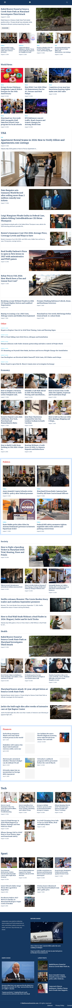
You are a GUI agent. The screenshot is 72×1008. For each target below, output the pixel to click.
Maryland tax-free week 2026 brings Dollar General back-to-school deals (54, 315)
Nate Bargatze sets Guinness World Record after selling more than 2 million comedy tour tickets (13, 195)
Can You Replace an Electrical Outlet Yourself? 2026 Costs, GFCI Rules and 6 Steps (31, 357)
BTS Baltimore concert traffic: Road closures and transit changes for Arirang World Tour (35, 121)
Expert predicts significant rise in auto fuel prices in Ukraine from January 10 (46, 952)
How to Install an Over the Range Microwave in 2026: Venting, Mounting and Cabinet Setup (27, 807)
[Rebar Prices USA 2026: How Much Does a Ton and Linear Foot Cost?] (50, 285)
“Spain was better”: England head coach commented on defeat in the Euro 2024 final (16, 993)
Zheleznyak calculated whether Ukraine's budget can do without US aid (12, 761)
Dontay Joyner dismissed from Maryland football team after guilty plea (48, 888)
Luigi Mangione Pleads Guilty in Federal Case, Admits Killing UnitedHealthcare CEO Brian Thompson (23, 218)
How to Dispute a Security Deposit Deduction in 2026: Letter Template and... (11, 393)
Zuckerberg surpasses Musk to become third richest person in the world (13, 735)
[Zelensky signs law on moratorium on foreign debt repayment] (30, 774)
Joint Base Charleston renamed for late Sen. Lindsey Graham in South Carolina (35, 420)
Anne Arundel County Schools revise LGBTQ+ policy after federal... (57, 977)
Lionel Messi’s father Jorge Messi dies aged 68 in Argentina (11, 888)
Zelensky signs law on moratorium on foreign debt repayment (11, 772)
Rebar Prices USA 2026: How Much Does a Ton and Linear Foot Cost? (13, 278)
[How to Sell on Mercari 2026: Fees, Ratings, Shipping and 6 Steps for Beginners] (60, 412)
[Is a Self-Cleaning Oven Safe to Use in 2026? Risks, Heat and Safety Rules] (66, 825)
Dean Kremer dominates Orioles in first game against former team (63, 872)
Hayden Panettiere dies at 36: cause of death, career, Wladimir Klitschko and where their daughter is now (59, 677)
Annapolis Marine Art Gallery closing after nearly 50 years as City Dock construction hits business (59, 587)
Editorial (50, 1005)
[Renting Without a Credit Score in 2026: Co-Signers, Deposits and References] (36, 440)
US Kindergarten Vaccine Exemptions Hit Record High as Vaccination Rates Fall (35, 676)
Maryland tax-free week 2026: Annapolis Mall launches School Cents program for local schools (11, 121)
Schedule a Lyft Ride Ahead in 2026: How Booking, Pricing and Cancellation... (35, 393)
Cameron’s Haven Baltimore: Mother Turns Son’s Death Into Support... (58, 988)
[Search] (67, 2)
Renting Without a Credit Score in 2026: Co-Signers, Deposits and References (35, 447)
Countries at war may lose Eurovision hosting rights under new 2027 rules (59, 89)
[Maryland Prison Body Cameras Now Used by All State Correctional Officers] (53, 481)
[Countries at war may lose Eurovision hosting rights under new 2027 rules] (60, 81)
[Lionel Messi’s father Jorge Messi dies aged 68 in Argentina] (30, 890)
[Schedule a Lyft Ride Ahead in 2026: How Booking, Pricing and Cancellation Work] (36, 386)
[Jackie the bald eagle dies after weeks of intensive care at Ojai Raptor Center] (60, 712)
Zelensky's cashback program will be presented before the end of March (47, 761)
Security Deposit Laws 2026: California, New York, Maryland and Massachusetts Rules (11, 420)
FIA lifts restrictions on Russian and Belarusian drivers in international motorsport (44, 873)
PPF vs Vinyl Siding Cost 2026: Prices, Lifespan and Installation (24, 337)
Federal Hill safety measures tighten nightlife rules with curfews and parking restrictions (52, 527)
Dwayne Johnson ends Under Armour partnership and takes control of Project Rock (32, 344)
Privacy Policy (59, 1005)
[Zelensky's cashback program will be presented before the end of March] (64, 762)
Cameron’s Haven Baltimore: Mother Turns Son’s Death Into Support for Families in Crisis (26, 50)
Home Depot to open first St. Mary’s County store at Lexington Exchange (27, 364)
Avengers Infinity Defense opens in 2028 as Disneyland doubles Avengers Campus (44, 807)
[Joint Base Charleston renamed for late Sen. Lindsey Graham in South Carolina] (36, 413)
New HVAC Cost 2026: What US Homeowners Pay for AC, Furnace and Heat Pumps (36, 90)
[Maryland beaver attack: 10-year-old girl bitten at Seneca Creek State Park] (60, 695)
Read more (5, 28)
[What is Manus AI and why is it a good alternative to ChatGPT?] (47, 932)
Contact (69, 1005)
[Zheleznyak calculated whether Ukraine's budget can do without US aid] (30, 762)
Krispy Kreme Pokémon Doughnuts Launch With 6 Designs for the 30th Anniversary (11, 90)
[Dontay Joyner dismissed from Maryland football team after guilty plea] (66, 890)
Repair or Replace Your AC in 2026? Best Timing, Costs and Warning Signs (45, 49)
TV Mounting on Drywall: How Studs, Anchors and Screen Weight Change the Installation (34, 350)
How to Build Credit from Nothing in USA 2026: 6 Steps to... (12, 447)
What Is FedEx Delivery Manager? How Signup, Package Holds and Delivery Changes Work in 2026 (35, 586)
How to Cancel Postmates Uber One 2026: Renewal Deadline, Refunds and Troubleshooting (8, 808)
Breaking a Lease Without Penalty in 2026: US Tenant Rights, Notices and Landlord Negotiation (17, 303)
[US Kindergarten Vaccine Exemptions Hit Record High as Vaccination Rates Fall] (36, 670)
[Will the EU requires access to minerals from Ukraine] (18, 972)
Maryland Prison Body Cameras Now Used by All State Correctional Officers (52, 492)
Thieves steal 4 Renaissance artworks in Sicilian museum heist (11, 586)
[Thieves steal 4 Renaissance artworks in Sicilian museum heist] (12, 579)
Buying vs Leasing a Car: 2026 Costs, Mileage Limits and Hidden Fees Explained (18, 315)
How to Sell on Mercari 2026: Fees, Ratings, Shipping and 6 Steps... (60, 419)
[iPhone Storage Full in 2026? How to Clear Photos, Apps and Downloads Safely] (30, 836)
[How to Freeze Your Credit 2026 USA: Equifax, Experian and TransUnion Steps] (60, 386)
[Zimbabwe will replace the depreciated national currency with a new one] (30, 748)
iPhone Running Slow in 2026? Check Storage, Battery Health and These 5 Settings (62, 807)
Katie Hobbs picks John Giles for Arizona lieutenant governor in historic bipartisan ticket (19, 527)
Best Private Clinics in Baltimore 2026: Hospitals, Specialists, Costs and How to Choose (11, 676)
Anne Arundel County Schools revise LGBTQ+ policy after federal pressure (8, 50)
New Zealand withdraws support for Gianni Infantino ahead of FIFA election (26, 873)
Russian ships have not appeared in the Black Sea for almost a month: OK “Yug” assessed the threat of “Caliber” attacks (17, 987)
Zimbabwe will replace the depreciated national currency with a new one (13, 747)
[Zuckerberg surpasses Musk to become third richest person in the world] (30, 737)
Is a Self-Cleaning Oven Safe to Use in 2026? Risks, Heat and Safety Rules (48, 822)
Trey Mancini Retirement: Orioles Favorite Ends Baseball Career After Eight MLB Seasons (8, 874)
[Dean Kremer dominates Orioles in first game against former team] (63, 867)
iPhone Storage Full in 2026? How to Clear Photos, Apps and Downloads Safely (11, 834)
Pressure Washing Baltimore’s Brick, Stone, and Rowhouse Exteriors (54, 302)
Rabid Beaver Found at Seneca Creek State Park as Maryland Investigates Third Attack (15, 11)
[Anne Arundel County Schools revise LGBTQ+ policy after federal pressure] (19, 481)
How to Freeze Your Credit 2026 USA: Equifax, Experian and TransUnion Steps (59, 393)
